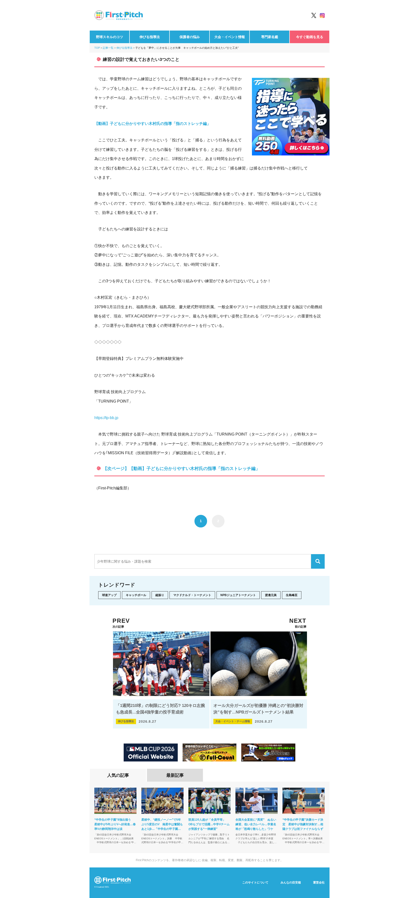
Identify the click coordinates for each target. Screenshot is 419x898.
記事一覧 (108, 47)
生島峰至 (292, 595)
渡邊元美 (271, 595)
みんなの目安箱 (291, 882)
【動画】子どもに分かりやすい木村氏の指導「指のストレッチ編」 (152, 123)
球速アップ (109, 595)
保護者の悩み (189, 37)
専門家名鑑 (269, 37)
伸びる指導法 (149, 37)
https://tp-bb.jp (106, 418)
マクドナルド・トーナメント (192, 595)
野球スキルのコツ (109, 37)
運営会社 (319, 882)
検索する (318, 561)
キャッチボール (136, 595)
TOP (97, 47)
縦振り (159, 595)
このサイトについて (255, 882)
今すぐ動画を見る (309, 37)
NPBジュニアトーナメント (238, 595)
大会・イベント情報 (229, 37)
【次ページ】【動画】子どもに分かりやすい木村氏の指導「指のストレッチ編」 (181, 468)
